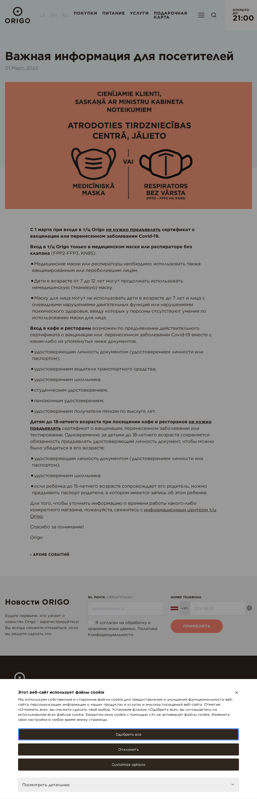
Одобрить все (128, 734)
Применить (196, 626)
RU (65, 15)
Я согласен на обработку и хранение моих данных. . (122, 628)
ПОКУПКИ (85, 13)
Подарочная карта (170, 15)
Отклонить (128, 749)
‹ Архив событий (49, 554)
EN (54, 15)
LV (43, 15)
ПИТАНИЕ (113, 13)
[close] (237, 693)
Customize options (128, 764)
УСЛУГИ (139, 13)
